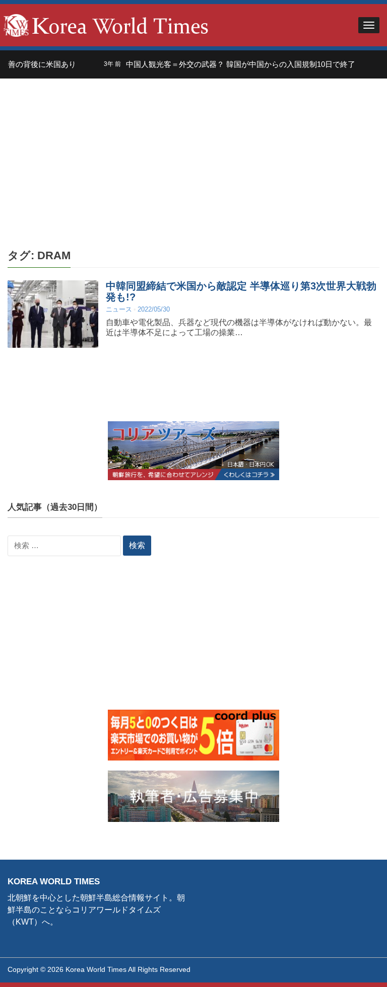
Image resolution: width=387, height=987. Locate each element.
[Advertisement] (193, 154)
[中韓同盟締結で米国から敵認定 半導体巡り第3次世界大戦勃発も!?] (53, 314)
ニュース (119, 309)
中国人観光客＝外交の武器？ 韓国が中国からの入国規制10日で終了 (229, 64)
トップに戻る (354, 967)
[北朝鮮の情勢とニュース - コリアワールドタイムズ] (106, 24)
